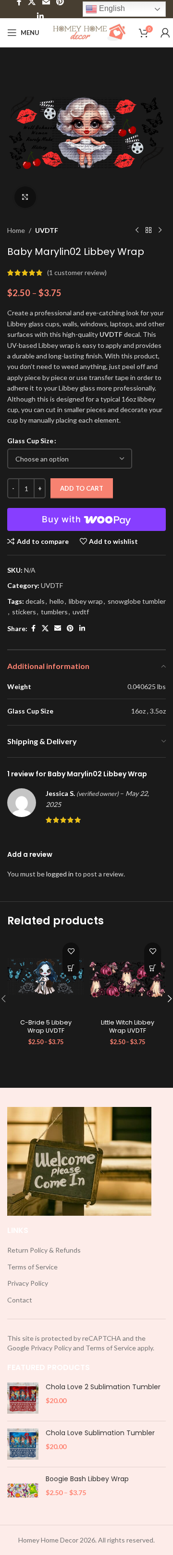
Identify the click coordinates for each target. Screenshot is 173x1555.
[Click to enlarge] (25, 197)
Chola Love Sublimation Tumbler (100, 1433)
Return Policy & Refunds (44, 1250)
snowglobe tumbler (137, 601)
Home (16, 230)
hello (56, 601)
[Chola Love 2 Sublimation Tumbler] (22, 1398)
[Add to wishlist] (70, 951)
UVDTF (46, 230)
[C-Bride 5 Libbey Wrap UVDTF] (45, 976)
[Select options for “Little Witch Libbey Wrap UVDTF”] (152, 967)
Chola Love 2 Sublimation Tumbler (103, 1387)
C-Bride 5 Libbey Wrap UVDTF (46, 1026)
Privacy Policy (27, 1283)
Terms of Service (32, 1267)
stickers (24, 612)
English (111, 8)
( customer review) (77, 272)
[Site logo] (89, 32)
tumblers (54, 612)
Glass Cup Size (30, 441)
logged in (60, 874)
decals (35, 601)
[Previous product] (137, 230)
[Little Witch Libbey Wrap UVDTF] (127, 976)
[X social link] (45, 628)
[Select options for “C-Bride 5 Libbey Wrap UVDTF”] (70, 967)
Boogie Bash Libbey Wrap (87, 1479)
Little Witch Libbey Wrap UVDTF (127, 1026)
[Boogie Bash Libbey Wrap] (22, 1490)
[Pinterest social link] (70, 628)
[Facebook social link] (33, 628)
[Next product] (160, 230)
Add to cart (81, 488)
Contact (19, 1300)
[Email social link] (57, 628)
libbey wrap (86, 601)
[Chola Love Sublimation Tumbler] (22, 1444)
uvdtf (81, 612)
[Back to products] (148, 230)
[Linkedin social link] (40, 16)
